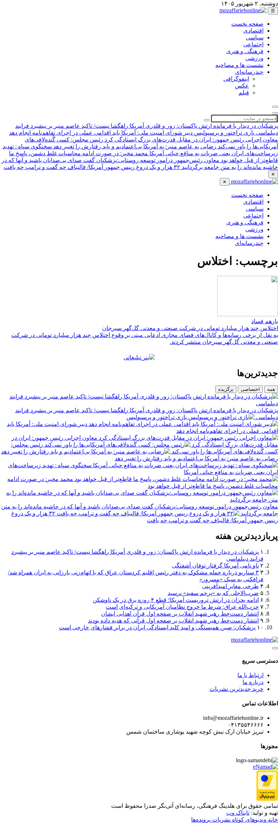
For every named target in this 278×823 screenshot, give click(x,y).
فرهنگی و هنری (245, 51)
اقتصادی (253, 31)
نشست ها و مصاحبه (239, 65)
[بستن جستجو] (275, 113)
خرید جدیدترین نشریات (237, 689)
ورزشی (254, 58)
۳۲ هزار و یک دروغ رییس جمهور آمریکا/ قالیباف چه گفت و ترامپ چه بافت (92, 167)
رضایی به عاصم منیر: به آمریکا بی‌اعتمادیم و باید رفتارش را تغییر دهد (134, 146)
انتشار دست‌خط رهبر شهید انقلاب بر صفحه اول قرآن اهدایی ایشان (180, 614)
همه (271, 389)
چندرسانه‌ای (249, 72)
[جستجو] (275, 107)
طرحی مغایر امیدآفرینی (230, 586)
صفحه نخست (247, 24)
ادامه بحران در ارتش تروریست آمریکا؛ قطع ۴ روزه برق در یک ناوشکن (176, 600)
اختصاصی (250, 389)
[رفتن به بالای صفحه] (275, 648)
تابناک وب (237, 813)
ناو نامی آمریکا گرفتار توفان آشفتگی (215, 565)
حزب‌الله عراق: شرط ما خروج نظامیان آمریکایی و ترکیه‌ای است (182, 607)
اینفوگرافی (236, 79)
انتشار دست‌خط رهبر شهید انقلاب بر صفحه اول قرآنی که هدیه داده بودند (173, 620)
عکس (242, 86)
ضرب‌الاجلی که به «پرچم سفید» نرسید (213, 593)
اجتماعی (253, 44)
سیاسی (255, 37)
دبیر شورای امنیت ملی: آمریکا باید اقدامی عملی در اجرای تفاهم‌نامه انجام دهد (101, 133)
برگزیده (225, 389)
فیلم (244, 92)
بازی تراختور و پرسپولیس (223, 133)
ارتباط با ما (250, 675)
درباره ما (253, 682)
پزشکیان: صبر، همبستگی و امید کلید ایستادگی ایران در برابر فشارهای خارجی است (157, 627)
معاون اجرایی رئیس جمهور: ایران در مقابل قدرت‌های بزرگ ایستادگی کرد (190, 139)
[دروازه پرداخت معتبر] (267, 799)
